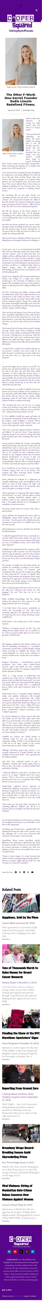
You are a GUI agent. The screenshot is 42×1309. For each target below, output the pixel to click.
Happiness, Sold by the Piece (20, 917)
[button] (21, 6)
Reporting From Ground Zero (20, 1088)
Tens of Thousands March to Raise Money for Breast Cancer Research (20, 972)
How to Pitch (19, 1296)
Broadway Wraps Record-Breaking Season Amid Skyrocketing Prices (18, 1152)
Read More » (6, 939)
